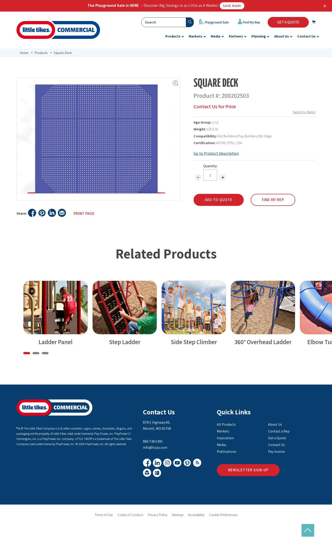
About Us (275, 424)
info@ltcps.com (155, 447)
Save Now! (232, 6)
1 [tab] (26, 353)
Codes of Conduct (130, 515)
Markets (223, 431)
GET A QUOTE (288, 22)
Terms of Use (104, 515)
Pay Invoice (276, 451)
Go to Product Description (216, 153)
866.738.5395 (153, 441)
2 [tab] (36, 353)
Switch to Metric (304, 112)
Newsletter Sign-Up (248, 469)
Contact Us (159, 411)
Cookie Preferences (223, 515)
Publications (226, 451)
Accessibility (196, 515)
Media (221, 444)
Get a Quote (277, 438)
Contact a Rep (279, 431)
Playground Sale (216, 22)
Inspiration (225, 438)
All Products (226, 424)
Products (41, 52)
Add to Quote (218, 199)
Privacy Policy (157, 515)
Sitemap (177, 515)
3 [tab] (45, 353)
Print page (84, 213)
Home (24, 52)
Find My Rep (251, 22)
